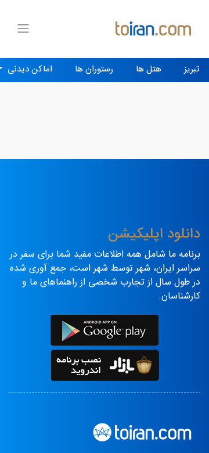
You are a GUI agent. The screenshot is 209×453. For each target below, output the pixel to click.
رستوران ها (94, 69)
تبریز (191, 69)
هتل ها (148, 69)
